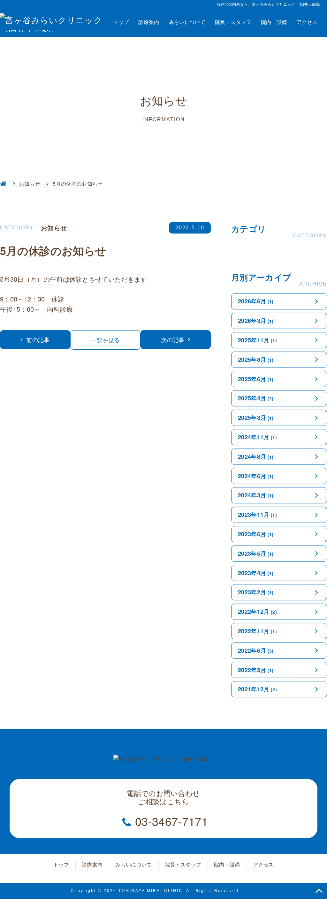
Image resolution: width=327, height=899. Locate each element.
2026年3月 (256, 320)
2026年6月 (256, 301)
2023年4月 (256, 573)
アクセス (307, 22)
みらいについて (187, 22)
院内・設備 (274, 22)
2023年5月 (256, 553)
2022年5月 (256, 670)
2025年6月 (256, 379)
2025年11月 (257, 340)
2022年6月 (256, 650)
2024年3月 (256, 495)
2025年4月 (256, 398)
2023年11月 (257, 514)
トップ (121, 22)
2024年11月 (257, 437)
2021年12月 (257, 689)
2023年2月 (256, 592)
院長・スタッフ (233, 22)
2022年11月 (257, 631)
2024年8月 (256, 456)
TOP (319, 891)
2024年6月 (256, 476)
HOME (3, 183)
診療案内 (148, 22)
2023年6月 (256, 534)
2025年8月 (256, 359)
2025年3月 (256, 417)
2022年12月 (257, 611)
